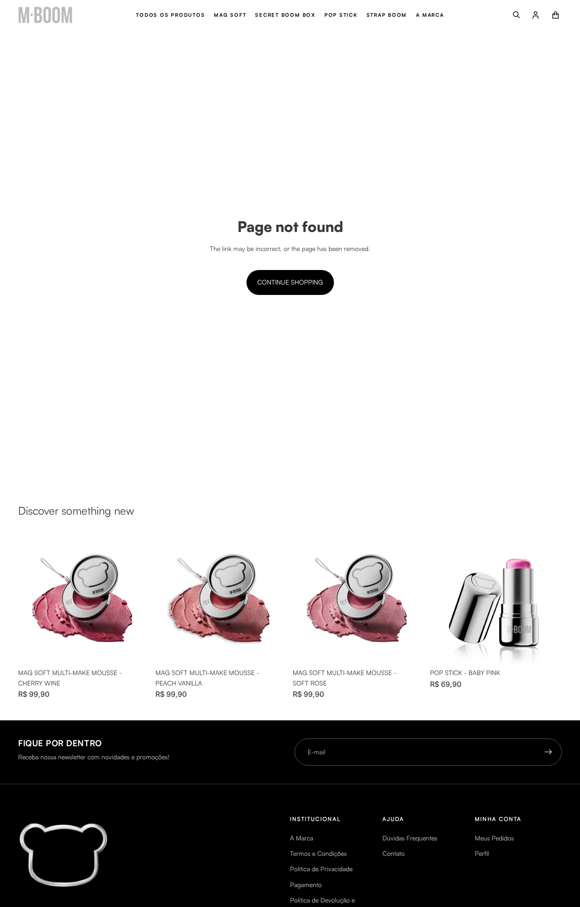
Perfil (482, 853)
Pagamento (306, 884)
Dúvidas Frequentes (409, 838)
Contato (393, 853)
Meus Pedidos (494, 838)
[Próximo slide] (136, 598)
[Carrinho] (556, 15)
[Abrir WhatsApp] (22, 884)
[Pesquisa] (517, 15)
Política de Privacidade (321, 869)
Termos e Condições (318, 853)
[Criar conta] (548, 752)
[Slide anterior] (31, 598)
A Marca (301, 838)
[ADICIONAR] (136, 650)
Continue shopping (290, 282)
